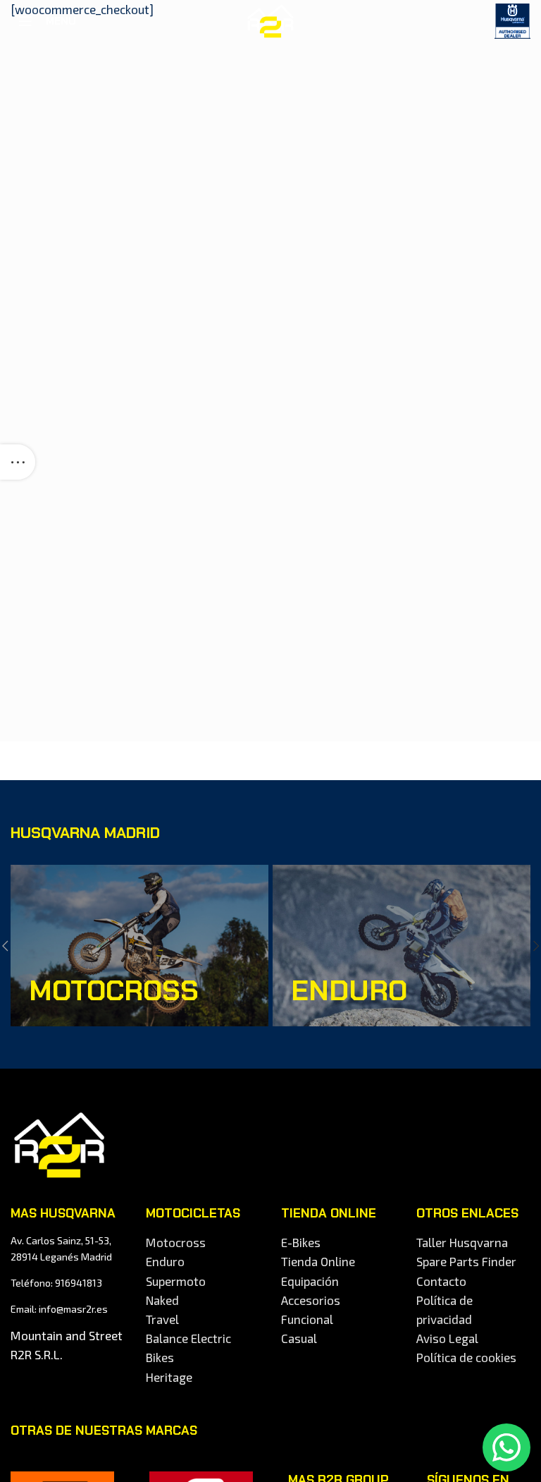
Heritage (169, 1377)
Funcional (307, 1319)
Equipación (310, 1281)
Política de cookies (466, 1357)
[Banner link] (139, 945)
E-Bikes (301, 1242)
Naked (162, 1300)
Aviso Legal (447, 1338)
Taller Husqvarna (462, 1242)
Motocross (176, 1242)
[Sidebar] (17, 462)
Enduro (165, 1261)
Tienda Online (318, 1261)
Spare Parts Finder (466, 1261)
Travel (162, 1319)
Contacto (441, 1281)
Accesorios (310, 1300)
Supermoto (176, 1281)
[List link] (68, 1283)
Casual (299, 1338)
